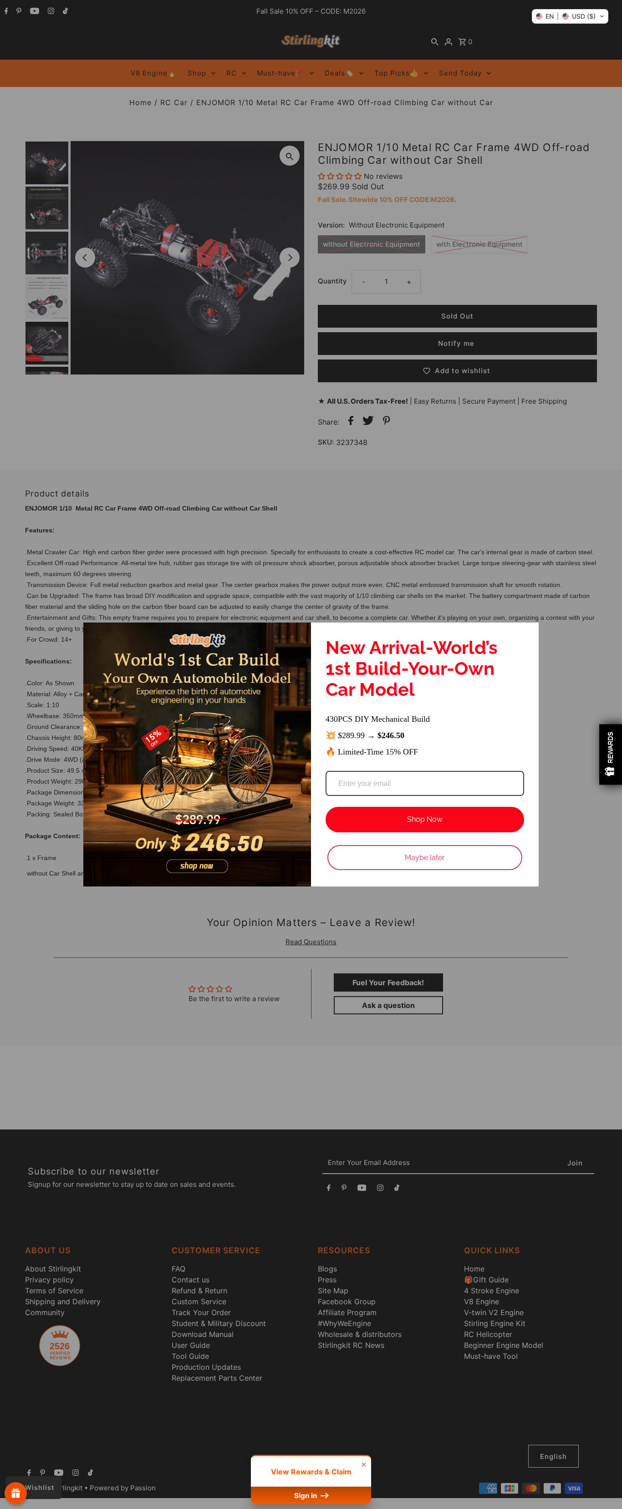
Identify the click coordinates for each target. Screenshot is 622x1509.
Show (16, 1493)
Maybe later (425, 857)
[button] (570, 16)
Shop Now (425, 819)
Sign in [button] (306, 1495)
